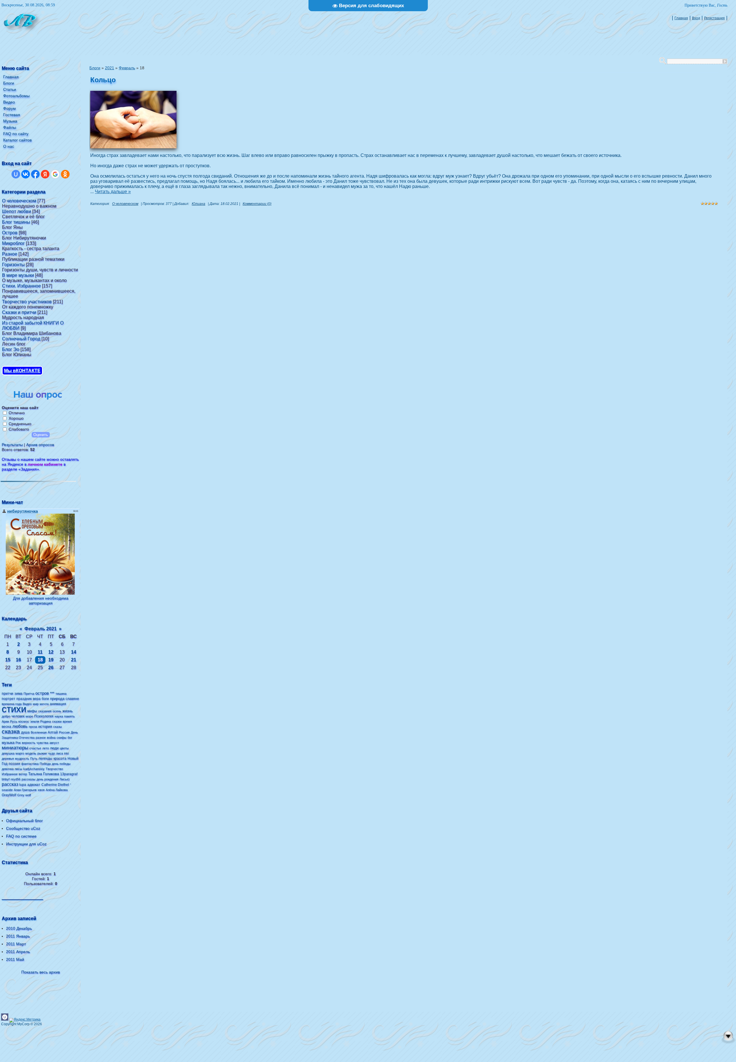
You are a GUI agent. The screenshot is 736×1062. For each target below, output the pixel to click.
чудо (51, 753)
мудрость (22, 758)
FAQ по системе (21, 836)
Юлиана (198, 204)
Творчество (54, 769)
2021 (109, 68)
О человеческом (19, 200)
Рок (18, 742)
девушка (8, 753)
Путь (33, 758)
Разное (9, 253)
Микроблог (13, 243)
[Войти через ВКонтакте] (25, 174)
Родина (45, 721)
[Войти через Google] (55, 174)
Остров (10, 232)
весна (6, 727)
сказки (57, 721)
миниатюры (15, 747)
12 (50, 652)
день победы (61, 763)
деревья (8, 758)
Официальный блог (24, 820)
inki (66, 753)
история (45, 726)
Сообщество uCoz (23, 828)
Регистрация (714, 18)
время (67, 721)
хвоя (41, 790)
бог (70, 737)
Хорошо (16, 418)
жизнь (67, 711)
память (69, 716)
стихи (14, 709)
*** (52, 693)
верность (28, 742)
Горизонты (13, 264)
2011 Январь (18, 936)
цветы (64, 748)
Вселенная (39, 732)
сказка (11, 731)
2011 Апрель (18, 951)
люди (54, 748)
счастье (35, 748)
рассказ (10, 784)
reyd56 (15, 779)
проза (33, 726)
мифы (32, 711)
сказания (44, 711)
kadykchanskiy (34, 769)
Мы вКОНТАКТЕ (22, 370)
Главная (681, 18)
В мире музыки (18, 275)
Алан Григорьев (25, 790)
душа (25, 732)
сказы (57, 726)
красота (59, 758)
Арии (5, 721)
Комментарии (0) (257, 204)
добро (6, 716)
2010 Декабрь (19, 928)
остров (42, 693)
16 (18, 659)
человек (18, 716)
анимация (58, 704)
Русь (13, 721)
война (51, 737)
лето (45, 748)
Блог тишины (16, 222)
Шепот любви (16, 211)
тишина (60, 693)
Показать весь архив (40, 972)
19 (50, 659)
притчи (7, 694)
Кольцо (103, 80)
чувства (42, 742)
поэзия (14, 764)
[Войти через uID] (16, 174)
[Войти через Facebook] (35, 174)
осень (57, 711)
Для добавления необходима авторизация (40, 600)
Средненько (20, 423)
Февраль (127, 68)
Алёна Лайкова (57, 790)
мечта (44, 704)
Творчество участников (27, 301)
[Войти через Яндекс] (45, 174)
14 (73, 652)
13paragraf (68, 774)
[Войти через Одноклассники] (65, 174)
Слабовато (19, 429)
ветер (23, 774)
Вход (696, 18)
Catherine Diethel (55, 785)
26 (50, 667)
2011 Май (15, 959)
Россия (64, 732)
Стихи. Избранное (21, 285)
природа (57, 698)
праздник (24, 699)
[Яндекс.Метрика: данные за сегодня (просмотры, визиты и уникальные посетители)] (25, 1020)
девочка (8, 769)
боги (45, 699)
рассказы (28, 779)
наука (59, 716)
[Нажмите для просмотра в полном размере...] (133, 146)
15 (7, 659)
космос (23, 721)
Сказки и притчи (19, 312)
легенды (45, 758)
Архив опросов (40, 444)
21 (73, 659)
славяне (72, 699)
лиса (59, 753)
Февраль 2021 (40, 628)
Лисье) (65, 779)
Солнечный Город (21, 338)
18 (40, 659)
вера (37, 699)
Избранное (10, 774)
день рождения (47, 779)
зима (18, 694)
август (54, 742)
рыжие (42, 753)
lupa (22, 785)
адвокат (33, 785)
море (29, 716)
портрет (8, 699)
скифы (61, 737)
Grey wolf (24, 795)
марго (20, 753)
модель (30, 753)
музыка (8, 742)
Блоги (94, 68)
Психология (43, 716)
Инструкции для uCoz (26, 844)
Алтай (53, 732)
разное (41, 737)
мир (36, 704)
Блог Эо (10, 349)
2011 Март (16, 944)
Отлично (17, 412)
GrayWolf (9, 795)
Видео (27, 704)
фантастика (30, 763)
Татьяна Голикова (43, 774)
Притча (29, 693)
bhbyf (5, 779)
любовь (20, 726)
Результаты (12, 444)
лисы (18, 769)
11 (40, 652)
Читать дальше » (113, 191)
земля (34, 721)
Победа (45, 763)
